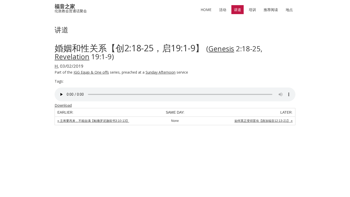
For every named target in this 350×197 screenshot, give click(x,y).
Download (63, 105)
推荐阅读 (271, 9)
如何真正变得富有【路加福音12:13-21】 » (263, 121)
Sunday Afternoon (161, 72)
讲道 (237, 9)
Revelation (72, 56)
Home (206, 9)
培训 (252, 9)
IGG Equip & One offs (91, 72)
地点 (289, 9)
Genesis (221, 48)
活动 (222, 9)
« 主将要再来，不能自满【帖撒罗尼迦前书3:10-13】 (93, 121)
